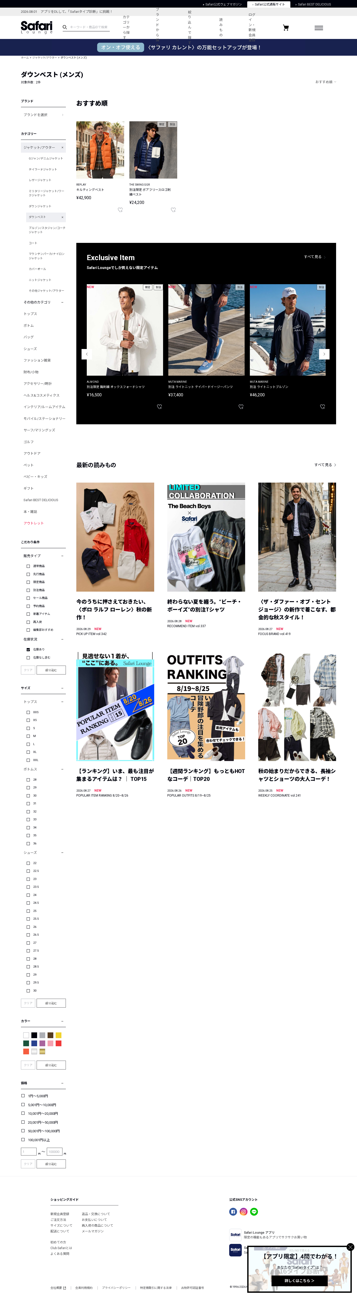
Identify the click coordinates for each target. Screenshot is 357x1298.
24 (34, 895)
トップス (30, 314)
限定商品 (39, 582)
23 (34, 879)
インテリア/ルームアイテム (44, 407)
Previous (87, 354)
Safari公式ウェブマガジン (223, 4)
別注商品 (39, 590)
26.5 (36, 934)
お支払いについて (94, 1220)
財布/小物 (31, 372)
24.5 (36, 903)
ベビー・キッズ (35, 477)
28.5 (36, 966)
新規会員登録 (59, 1214)
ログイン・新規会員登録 (252, 27)
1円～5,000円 (38, 1096)
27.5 (36, 950)
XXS (36, 712)
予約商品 (39, 606)
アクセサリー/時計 (38, 384)
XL (35, 752)
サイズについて (61, 1225)
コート (33, 243)
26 (34, 927)
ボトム (29, 326)
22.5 (36, 871)
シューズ (30, 349)
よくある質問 (59, 1254)
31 (34, 803)
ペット (29, 465)
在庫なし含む (41, 657)
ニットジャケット (40, 280)
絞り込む (51, 670)
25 (34, 911)
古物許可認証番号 (192, 1288)
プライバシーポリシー (116, 1288)
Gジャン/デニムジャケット (46, 158)
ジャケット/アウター (44, 57)
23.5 (36, 887)
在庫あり (39, 649)
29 (34, 787)
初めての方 (58, 1242)
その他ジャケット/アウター (46, 291)
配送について (59, 1231)
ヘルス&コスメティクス (42, 395)
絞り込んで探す (189, 27)
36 (34, 843)
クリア (28, 670)
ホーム (25, 57)
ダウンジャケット (40, 206)
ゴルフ (29, 442)
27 (34, 943)
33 (34, 819)
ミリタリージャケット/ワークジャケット (46, 193)
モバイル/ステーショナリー (45, 419)
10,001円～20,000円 (43, 1114)
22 (34, 863)
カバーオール (37, 269)
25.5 (36, 918)
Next (324, 354)
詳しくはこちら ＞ (300, 1281)
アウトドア (32, 453)
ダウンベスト (37, 217)
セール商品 (40, 598)
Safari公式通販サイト (270, 4)
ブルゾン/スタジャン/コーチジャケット (47, 230)
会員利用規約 (84, 1288)
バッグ (29, 337)
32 (34, 811)
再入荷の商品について (97, 1225)
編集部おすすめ (43, 630)
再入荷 (37, 622)
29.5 (36, 982)
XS (35, 720)
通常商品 (39, 566)
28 (34, 779)
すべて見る (313, 257)
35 (34, 835)
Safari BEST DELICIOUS (314, 4)
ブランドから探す (157, 27)
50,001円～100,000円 (44, 1131)
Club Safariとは (61, 1248)
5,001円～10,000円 (42, 1105)
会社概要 (56, 1288)
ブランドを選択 (35, 115)
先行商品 (39, 574)
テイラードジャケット (43, 169)
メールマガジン (93, 1231)
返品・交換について (96, 1214)
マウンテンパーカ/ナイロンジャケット (47, 256)
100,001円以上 (39, 1140)
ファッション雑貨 (37, 360)
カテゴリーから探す (126, 27)
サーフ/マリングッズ (39, 430)
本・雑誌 (30, 512)
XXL (35, 760)
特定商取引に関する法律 (156, 1288)
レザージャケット (40, 180)
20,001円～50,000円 (43, 1122)
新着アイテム (41, 614)
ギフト (29, 488)
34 (34, 827)
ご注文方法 (58, 1220)
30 (34, 795)
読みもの (221, 27)
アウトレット (34, 523)
